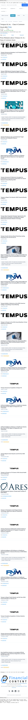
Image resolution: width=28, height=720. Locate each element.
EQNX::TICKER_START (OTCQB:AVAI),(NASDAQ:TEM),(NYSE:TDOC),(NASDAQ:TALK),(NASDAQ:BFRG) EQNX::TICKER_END (13, 349)
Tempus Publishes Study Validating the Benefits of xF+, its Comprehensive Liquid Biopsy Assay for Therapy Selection (14, 91)
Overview (2, 21)
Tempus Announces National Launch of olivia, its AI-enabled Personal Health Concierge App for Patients (13, 634)
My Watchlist (13, 8)
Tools (2, 18)
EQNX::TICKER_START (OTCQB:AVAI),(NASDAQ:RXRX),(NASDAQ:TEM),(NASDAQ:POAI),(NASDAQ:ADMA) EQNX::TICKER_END (14, 118)
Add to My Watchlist (4, 33)
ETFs (23, 15)
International (15, 21)
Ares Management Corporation (7, 496)
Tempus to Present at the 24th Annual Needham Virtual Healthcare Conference (14, 323)
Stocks (19, 15)
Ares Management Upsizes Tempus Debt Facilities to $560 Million (13, 492)
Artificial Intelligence (6, 565)
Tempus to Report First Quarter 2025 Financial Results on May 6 (14, 198)
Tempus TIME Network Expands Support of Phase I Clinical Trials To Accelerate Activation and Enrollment (14, 72)
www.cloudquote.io (23, 683)
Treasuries (20, 21)
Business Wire (4, 59)
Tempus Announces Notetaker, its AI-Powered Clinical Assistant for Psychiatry (14, 53)
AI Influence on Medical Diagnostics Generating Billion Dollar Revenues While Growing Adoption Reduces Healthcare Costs (14, 342)
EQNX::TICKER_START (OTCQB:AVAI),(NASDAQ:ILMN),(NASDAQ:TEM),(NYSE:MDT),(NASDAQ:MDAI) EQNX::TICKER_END (14, 263)
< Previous (2, 42)
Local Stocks (3, 11)
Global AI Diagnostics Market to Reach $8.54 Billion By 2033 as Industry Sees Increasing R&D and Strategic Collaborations (14, 256)
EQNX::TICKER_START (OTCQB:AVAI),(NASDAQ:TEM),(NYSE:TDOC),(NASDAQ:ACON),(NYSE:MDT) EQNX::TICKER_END (13, 435)
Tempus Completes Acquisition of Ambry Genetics (13, 616)
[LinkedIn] (15, 691)
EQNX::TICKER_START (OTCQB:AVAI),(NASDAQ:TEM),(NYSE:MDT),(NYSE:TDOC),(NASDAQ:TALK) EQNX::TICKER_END (13, 661)
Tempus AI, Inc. (5, 57)
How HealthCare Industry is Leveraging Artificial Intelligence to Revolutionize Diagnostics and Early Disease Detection (13, 654)
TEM (9, 27)
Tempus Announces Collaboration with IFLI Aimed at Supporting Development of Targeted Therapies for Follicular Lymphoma (13, 530)
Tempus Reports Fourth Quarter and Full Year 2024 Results (13, 454)
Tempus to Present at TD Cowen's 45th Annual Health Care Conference (13, 473)
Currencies (10, 21)
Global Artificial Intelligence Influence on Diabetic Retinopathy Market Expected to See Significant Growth (12, 111)
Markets (12, 15)
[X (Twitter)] (9, 691)
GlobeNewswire (4, 163)
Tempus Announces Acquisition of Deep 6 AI (11, 387)
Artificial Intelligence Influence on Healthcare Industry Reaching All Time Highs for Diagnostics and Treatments (14, 406)
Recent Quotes (3, 8)
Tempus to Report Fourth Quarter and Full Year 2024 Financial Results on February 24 (13, 598)
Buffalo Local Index (5, 15)
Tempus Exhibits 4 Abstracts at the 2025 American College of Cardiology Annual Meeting (13, 304)
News (6, 21)
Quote (4, 35)
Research (22, 35)
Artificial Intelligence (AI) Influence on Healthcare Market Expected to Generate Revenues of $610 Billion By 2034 (14, 552)
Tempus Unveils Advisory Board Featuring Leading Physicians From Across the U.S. (13, 236)
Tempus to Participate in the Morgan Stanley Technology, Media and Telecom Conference (11, 510)
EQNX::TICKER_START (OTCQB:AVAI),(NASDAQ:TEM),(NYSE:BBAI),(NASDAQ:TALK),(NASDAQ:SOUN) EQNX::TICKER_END (13, 559)
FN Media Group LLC (6, 161)
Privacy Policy (20, 686)
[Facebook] (12, 691)
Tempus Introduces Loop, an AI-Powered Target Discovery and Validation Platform (12, 137)
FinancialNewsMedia (5, 267)
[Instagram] (18, 691)
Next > (23, 42)
